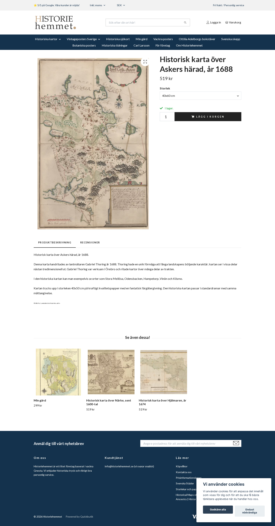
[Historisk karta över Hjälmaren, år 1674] (164, 372)
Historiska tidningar (115, 45)
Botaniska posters (84, 45)
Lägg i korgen (210, 116)
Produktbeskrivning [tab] (54, 242)
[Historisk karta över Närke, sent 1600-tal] (111, 372)
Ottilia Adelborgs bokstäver (197, 39)
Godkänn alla (218, 509)
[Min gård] (58, 372)
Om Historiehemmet (189, 45)
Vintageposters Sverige (82, 39)
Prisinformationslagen (188, 477)
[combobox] (200, 96)
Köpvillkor (181, 466)
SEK (119, 5)
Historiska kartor (46, 39)
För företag (162, 45)
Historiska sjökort (118, 39)
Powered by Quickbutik (79, 516)
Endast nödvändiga (249, 511)
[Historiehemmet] (86, 22)
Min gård (141, 39)
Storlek (165, 88)
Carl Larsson (141, 45)
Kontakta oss (184, 472)
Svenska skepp (230, 39)
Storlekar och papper (188, 489)
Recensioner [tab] (90, 242)
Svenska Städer (185, 483)
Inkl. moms (96, 5)
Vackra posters (163, 39)
